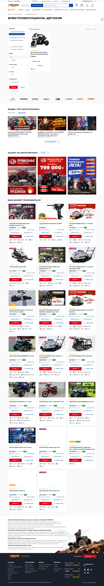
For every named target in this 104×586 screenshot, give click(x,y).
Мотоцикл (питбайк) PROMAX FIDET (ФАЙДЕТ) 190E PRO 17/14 (19, 224)
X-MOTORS (34, 1)
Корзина (92, 6)
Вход (77, 6)
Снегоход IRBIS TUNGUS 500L (17, 267)
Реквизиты (56, 571)
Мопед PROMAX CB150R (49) (17, 491)
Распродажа (12, 9)
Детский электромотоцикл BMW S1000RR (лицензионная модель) (39, 53)
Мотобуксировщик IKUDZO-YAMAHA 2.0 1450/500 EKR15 (50, 356)
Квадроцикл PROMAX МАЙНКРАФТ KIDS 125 (81, 401)
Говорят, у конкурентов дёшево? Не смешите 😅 (80, 133)
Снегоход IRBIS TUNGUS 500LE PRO (49, 491)
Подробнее (40, 65)
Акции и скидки (28, 564)
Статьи (9, 579)
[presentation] (8, 99)
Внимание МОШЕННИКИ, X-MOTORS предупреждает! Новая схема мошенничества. (20, 134)
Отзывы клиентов (48, 9)
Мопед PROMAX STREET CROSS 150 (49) (20, 447)
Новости (10, 577)
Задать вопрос (88, 556)
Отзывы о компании (12, 573)
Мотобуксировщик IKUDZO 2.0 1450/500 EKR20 (81, 224)
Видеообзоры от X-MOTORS (62, 9)
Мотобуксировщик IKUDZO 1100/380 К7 (81, 356)
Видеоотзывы (11, 112)
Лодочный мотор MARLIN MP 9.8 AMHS (50, 223)
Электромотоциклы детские (17, 34)
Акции (28, 9)
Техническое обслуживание (78, 9)
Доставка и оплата (45, 1)
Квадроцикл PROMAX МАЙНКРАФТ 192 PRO (21, 356)
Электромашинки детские (16, 40)
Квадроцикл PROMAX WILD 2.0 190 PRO (20, 401)
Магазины (17, 1)
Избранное (87, 6)
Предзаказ (21, 9)
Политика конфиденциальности (15, 566)
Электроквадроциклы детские (17, 37)
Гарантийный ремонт (44, 566)
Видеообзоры (22, 112)
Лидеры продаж (37, 9)
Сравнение (81, 6)
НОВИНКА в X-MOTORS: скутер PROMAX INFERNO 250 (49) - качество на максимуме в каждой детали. (51, 134)
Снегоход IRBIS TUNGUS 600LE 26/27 (49, 447)
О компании (10, 564)
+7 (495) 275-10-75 (87, 1)
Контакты (56, 1)
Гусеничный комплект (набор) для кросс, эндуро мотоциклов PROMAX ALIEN (81, 448)
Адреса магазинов (92, 9)
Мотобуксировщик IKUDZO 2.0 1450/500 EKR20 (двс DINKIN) (81, 267)
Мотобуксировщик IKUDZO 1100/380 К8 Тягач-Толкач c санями (21, 311)
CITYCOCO (13, 60)
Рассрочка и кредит (29, 568)
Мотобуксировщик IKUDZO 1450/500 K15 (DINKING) (81, 311)
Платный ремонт (43, 568)
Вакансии (10, 575)
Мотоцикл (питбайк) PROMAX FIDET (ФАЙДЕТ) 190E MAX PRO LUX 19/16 (49, 311)
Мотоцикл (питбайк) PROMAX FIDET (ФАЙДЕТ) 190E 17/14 (49, 267)
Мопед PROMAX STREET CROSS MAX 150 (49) (51, 401)
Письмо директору (65, 1)
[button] (32, 69)
